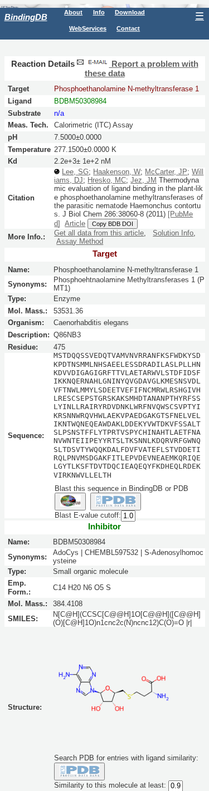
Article (75, 223)
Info (99, 12)
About (73, 12)
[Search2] (115, 501)
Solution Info (173, 233)
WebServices (87, 28)
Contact (128, 28)
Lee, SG (75, 172)
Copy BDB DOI (112, 223)
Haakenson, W (116, 172)
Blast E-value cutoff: (88, 516)
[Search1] (70, 501)
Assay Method (79, 241)
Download (130, 12)
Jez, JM (143, 180)
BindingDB (25, 17)
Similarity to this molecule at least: (110, 785)
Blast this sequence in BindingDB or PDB (121, 488)
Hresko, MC (107, 180)
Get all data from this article (99, 233)
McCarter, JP (166, 172)
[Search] (79, 771)
